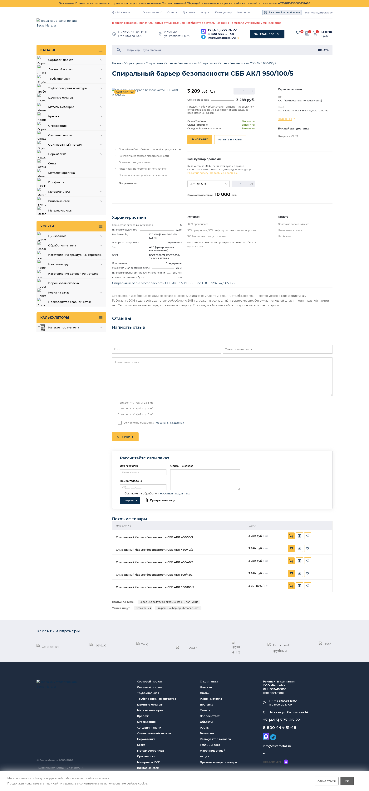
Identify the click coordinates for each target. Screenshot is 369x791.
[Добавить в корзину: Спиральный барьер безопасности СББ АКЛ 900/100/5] (291, 585)
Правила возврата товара (218, 762)
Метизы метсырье (150, 710)
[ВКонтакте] (264, 754)
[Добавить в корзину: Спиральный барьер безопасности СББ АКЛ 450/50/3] (291, 535)
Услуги (205, 12)
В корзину (200, 139)
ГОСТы (204, 727)
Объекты (206, 722)
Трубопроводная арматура (156, 699)
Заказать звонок (267, 34)
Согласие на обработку (141, 493)
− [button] (236, 91)
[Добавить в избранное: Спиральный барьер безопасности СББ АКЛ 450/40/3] (307, 548)
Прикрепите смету (162, 500)
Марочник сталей (212, 750)
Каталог (48, 50)
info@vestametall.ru (222, 38)
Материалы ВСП (148, 762)
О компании (151, 12)
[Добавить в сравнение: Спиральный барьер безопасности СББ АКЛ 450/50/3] (299, 535)
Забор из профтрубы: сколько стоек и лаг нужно (169, 601)
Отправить (125, 436)
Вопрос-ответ (209, 716)
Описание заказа (181, 465)
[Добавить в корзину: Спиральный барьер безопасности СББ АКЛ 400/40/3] (291, 560)
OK (347, 781)
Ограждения (143, 608)
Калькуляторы (54, 317)
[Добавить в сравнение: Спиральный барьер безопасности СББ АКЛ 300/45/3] (299, 573)
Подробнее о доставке (224, 173)
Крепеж (143, 716)
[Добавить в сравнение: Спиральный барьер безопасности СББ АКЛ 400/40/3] (299, 560)
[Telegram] (203, 37)
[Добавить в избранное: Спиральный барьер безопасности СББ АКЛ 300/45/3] (307, 573)
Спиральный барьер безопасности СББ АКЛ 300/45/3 (154, 574)
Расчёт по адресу (197, 173)
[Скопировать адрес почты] (238, 38)
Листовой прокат (149, 687)
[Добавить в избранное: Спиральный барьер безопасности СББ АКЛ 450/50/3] (307, 535)
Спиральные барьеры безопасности (178, 608)
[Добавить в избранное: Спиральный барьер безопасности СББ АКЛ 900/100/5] (307, 585)
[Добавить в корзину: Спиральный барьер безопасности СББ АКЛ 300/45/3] (291, 573)
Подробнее (285, 118)
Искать (323, 50)
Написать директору (318, 12)
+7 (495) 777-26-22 (222, 30)
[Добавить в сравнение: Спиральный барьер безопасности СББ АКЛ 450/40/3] (299, 548)
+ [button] (252, 91)
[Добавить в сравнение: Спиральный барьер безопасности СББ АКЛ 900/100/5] (299, 585)
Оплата (172, 12)
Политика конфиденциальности (60, 767)
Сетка (141, 745)
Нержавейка (146, 739)
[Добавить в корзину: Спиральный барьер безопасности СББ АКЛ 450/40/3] (291, 548)
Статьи (204, 693)
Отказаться (326, 781)
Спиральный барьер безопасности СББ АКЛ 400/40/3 (154, 562)
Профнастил (146, 756)
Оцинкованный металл (154, 733)
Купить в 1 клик (230, 139)
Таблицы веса (210, 745)
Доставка (189, 12)
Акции (204, 756)
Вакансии (207, 733)
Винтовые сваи (148, 768)
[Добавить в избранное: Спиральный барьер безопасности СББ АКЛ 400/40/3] (307, 560)
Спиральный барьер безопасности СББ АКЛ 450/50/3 (154, 537)
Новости (206, 687)
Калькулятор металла (215, 739)
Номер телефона (131, 480)
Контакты (243, 12)
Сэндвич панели (149, 727)
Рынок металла (211, 699)
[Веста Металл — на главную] (59, 25)
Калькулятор (223, 12)
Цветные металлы (150, 704)
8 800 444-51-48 (221, 34)
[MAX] (203, 31)
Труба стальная (148, 693)
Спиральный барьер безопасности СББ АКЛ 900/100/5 (155, 587)
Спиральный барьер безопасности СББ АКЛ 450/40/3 (154, 549)
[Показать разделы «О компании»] (161, 12)
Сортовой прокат (149, 681)
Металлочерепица (150, 750)
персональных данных (169, 422)
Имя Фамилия (129, 465)
